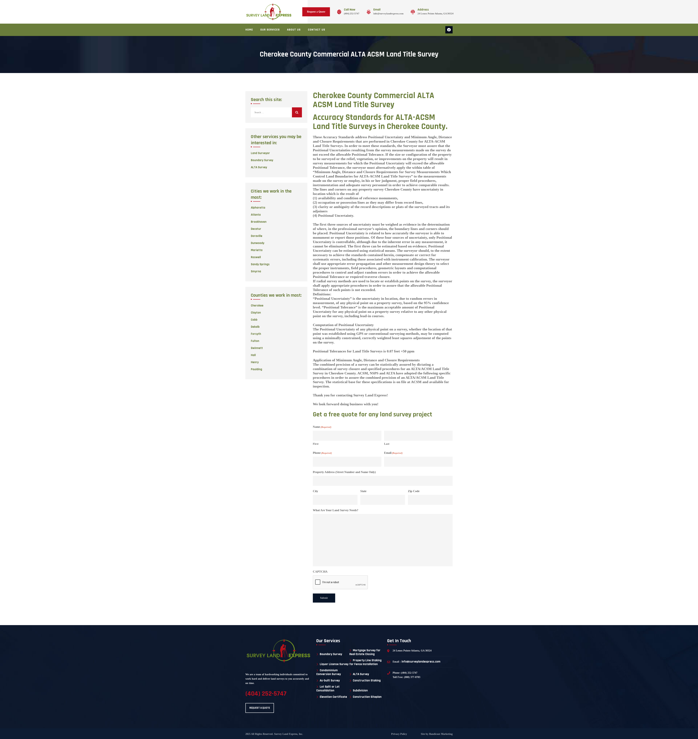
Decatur (256, 229)
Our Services (270, 30)
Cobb (254, 320)
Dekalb (255, 327)
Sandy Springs (260, 264)
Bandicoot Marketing (440, 734)
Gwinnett (257, 348)
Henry (255, 362)
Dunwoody (257, 243)
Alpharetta (258, 207)
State (363, 491)
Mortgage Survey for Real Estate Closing (364, 652)
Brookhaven (258, 222)
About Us (294, 30)
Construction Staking (367, 681)
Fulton (255, 341)
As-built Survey (330, 681)
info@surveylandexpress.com (388, 13)
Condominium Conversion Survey (328, 672)
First (315, 443)
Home (249, 30)
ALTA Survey (259, 167)
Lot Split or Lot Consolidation (328, 688)
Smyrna (256, 271)
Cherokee (257, 305)
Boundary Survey (262, 160)
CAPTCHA (320, 571)
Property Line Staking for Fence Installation (365, 662)
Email (393, 452)
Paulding (256, 369)
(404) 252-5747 (351, 13)
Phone (322, 452)
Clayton (256, 312)
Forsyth (256, 334)
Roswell (256, 257)
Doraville (256, 236)
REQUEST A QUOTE (259, 708)
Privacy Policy (399, 734)
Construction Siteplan (367, 697)
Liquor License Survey (334, 664)
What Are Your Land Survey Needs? (335, 510)
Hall (253, 355)
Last (386, 443)
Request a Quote (316, 11)
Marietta (256, 250)
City (315, 491)
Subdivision (360, 690)
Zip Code (414, 491)
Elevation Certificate (333, 697)
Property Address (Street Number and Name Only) (344, 472)
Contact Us (316, 30)
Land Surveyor (260, 153)
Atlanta (256, 215)
